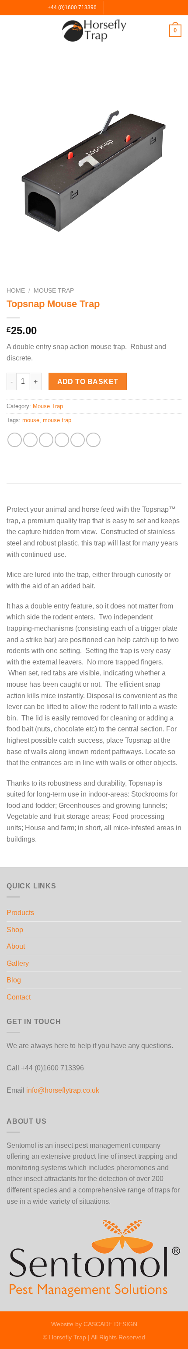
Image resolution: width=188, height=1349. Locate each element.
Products (20, 912)
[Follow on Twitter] (119, 7)
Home (16, 290)
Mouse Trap (54, 290)
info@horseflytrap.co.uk (62, 1090)
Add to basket (87, 381)
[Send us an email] (127, 7)
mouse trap (57, 420)
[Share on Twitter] (46, 440)
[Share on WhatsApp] (14, 440)
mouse (30, 420)
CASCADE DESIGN (110, 1324)
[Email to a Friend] (62, 440)
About (16, 946)
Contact (19, 997)
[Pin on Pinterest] (77, 440)
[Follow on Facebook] (111, 7)
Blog (14, 980)
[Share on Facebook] (30, 440)
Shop (15, 929)
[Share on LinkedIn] (93, 440)
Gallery (18, 963)
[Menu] (12, 30)
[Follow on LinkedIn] (136, 7)
